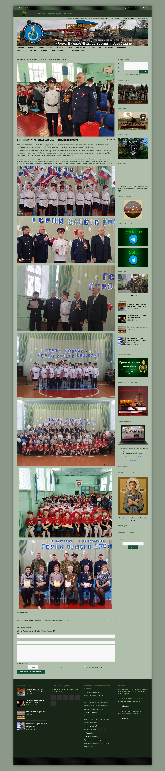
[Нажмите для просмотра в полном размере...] (66, 215)
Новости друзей (91, 736)
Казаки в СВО (133, 295)
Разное (88, 733)
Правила (145, 8)
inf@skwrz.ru (124, 718)
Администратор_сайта (55, 620)
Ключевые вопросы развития (137, 327)
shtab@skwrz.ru (125, 706)
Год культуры (90, 726)
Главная (19, 60)
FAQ (139, 8)
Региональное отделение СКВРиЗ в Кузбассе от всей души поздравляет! (136, 340)
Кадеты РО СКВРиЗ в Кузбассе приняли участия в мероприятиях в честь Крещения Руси (117, 18)
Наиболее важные (28, 620)
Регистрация (132, 8)
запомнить (123, 72)
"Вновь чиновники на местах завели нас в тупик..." (136, 316)
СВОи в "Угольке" (82, 18)
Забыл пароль (129, 74)
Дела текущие (90, 712)
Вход (124, 8)
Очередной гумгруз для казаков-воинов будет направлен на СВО (55, 18)
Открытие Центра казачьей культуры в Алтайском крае (136, 305)
